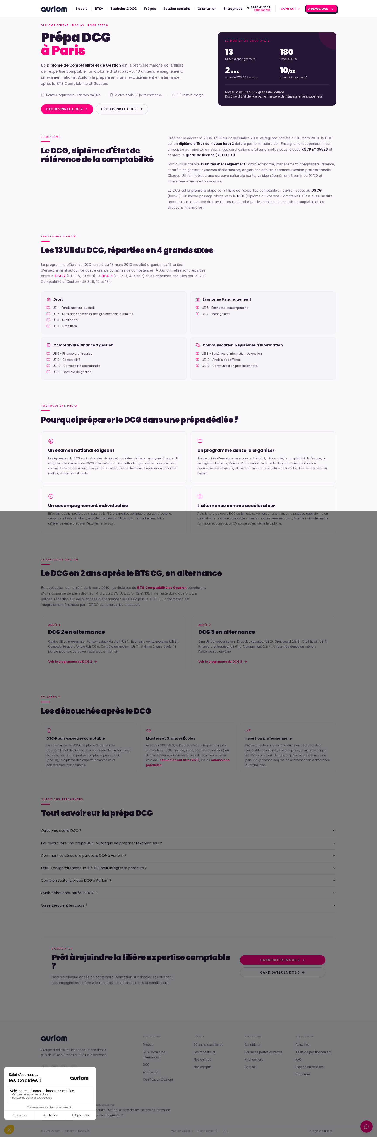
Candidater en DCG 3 (280, 972)
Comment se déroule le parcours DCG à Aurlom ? (83, 855)
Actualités (302, 1044)
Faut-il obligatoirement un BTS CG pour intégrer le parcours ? (94, 867)
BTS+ (99, 8)
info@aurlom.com (320, 1130)
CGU (225, 1130)
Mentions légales (182, 1130)
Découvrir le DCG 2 (64, 109)
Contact (250, 1067)
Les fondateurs (204, 1052)
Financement (254, 1059)
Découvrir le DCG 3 (119, 109)
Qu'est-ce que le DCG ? (61, 830)
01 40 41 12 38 (260, 7)
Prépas (150, 8)
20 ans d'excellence (208, 1044)
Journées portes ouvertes (263, 1052)
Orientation (207, 8)
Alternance (150, 1072)
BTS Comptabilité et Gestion (162, 587)
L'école (81, 8)
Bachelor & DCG (123, 8)
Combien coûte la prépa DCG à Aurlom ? (76, 880)
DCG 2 (60, 276)
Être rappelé (262, 10)
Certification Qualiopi (158, 1079)
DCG (146, 1064)
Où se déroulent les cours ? (64, 905)
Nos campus (202, 1067)
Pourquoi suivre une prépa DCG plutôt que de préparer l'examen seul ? (101, 843)
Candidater (252, 1044)
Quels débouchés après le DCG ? (69, 892)
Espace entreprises (310, 1067)
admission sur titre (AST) (179, 760)
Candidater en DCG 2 (280, 960)
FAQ (299, 1059)
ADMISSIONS (318, 9)
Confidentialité (207, 1130)
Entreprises (233, 8)
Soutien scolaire (176, 8)
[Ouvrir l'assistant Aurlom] (366, 1126)
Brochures (303, 1074)
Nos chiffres (202, 1059)
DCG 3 (106, 276)
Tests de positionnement (313, 1052)
